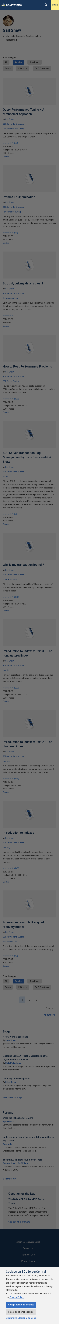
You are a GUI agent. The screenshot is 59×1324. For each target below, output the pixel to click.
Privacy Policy (16, 1297)
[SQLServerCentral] (2, 5)
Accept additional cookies (21, 1304)
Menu (55, 4)
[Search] (46, 5)
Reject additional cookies (20, 1312)
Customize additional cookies (21, 1318)
